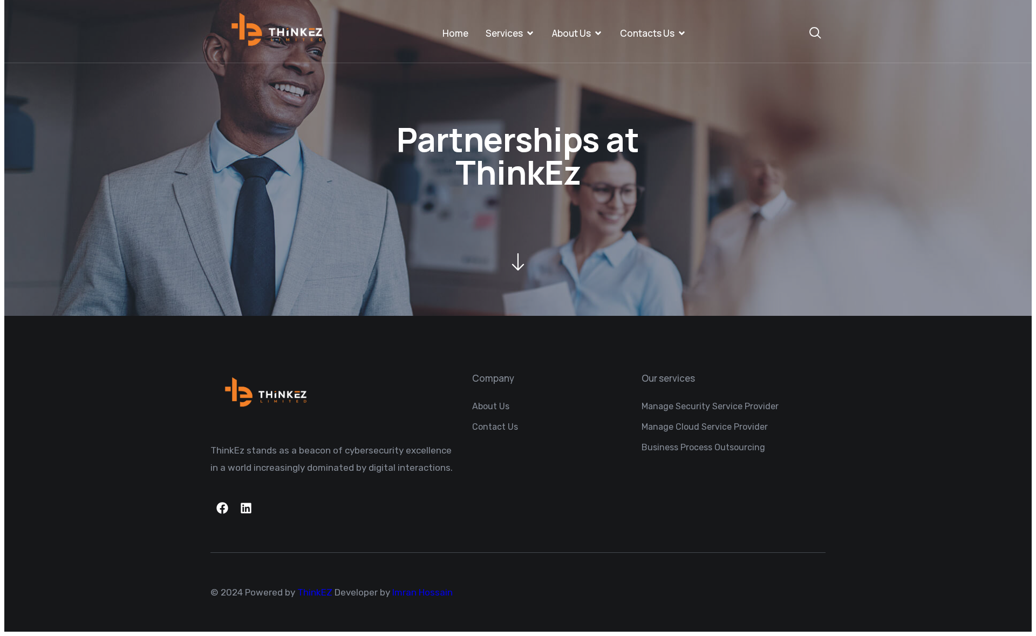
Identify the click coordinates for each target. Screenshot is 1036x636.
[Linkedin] (246, 508)
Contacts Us (647, 33)
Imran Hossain (422, 592)
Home (455, 33)
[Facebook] (222, 508)
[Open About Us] (598, 33)
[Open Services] (530, 33)
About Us (571, 33)
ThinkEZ (314, 592)
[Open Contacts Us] (681, 33)
